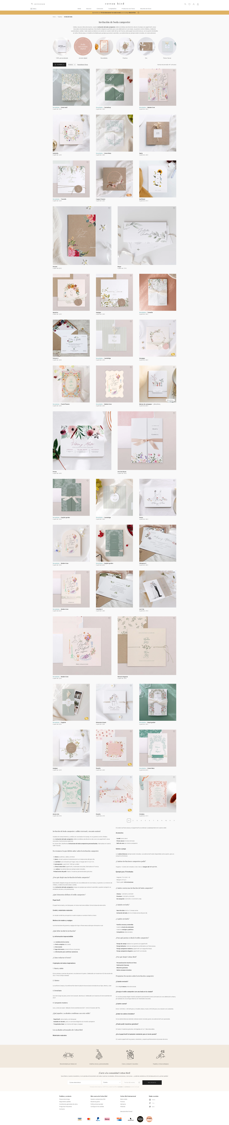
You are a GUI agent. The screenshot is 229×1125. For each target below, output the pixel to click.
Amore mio (56, 814)
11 (170, 820)
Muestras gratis (95, 1101)
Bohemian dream (101, 722)
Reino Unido (123, 1099)
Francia (122, 1101)
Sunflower (142, 199)
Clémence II (142, 563)
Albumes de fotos (145, 8)
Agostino (55, 312)
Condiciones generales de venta (68, 1104)
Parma (55, 471)
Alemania (123, 1104)
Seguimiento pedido (65, 1101)
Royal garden (151, 722)
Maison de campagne (145, 404)
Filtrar (60, 64)
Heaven (55, 266)
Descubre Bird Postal (126, 1111)
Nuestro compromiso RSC (98, 1099)
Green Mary (107, 153)
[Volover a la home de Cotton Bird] (114, 5)
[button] (138, 12)
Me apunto (152, 1082)
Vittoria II (55, 358)
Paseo (141, 517)
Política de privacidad (97, 1104)
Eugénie (63, 722)
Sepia (141, 153)
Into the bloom (122, 471)
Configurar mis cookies (97, 1106)
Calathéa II (99, 609)
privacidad (120, 1086)
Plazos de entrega (64, 1099)
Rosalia (98, 768)
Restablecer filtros (82, 64)
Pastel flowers (65, 404)
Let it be (141, 609)
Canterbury (107, 107)
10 (166, 820)
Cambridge (107, 358)
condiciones (127, 1086)
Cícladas (141, 814)
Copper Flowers (100, 199)
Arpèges (98, 312)
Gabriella (55, 153)
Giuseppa (142, 358)
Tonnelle (63, 199)
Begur (119, 266)
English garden (65, 517)
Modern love (151, 107)
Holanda (122, 1106)
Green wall (64, 107)
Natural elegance (123, 676)
